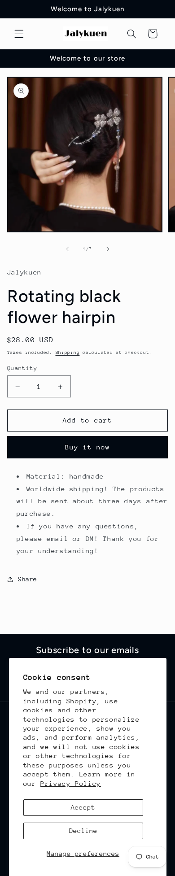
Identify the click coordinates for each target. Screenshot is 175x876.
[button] (19, 33)
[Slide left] (67, 249)
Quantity (22, 368)
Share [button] (27, 579)
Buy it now (87, 447)
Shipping (68, 352)
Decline (83, 830)
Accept (83, 807)
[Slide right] (108, 249)
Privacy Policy (70, 783)
